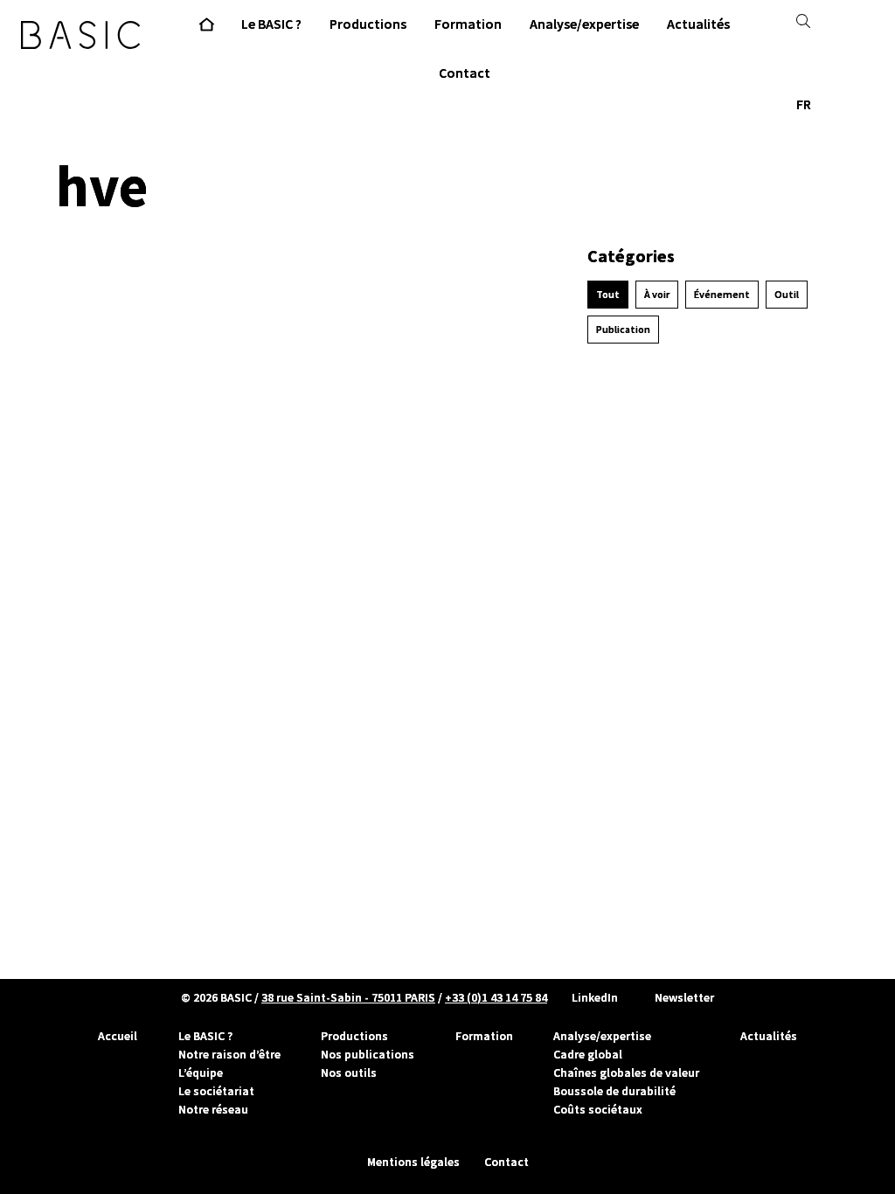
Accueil (117, 1036)
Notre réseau (213, 1109)
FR (803, 104)
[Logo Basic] (80, 35)
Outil (786, 295)
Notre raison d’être (229, 1054)
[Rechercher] (803, 21)
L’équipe (200, 1072)
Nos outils (349, 1072)
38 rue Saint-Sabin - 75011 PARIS (348, 997)
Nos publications (367, 1054)
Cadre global (587, 1054)
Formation (484, 1036)
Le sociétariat (216, 1091)
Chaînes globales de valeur (626, 1072)
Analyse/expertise (602, 1036)
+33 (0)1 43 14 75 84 (496, 997)
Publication (623, 330)
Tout (608, 295)
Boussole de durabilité (614, 1091)
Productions (354, 1036)
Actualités (768, 1036)
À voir (657, 295)
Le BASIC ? (205, 1036)
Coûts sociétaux (597, 1109)
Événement (722, 295)
